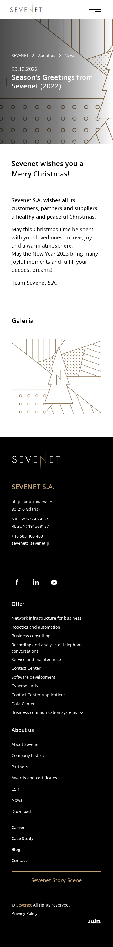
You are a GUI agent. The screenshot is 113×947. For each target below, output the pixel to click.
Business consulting (31, 635)
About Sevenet (26, 744)
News (17, 800)
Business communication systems (44, 712)
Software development (33, 677)
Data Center (23, 703)
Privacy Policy (24, 913)
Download (21, 811)
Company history (28, 755)
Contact (19, 860)
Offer (18, 603)
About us (23, 729)
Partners (20, 766)
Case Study (23, 838)
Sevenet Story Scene (56, 880)
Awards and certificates (34, 777)
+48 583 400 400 (27, 536)
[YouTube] (54, 582)
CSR (15, 789)
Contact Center (26, 668)
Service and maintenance (36, 659)
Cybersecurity (25, 685)
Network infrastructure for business (46, 618)
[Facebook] (17, 582)
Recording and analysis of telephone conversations (47, 648)
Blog (16, 849)
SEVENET (20, 55)
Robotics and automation (36, 627)
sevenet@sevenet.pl (31, 543)
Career (18, 827)
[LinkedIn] (36, 582)
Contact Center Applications (39, 694)
